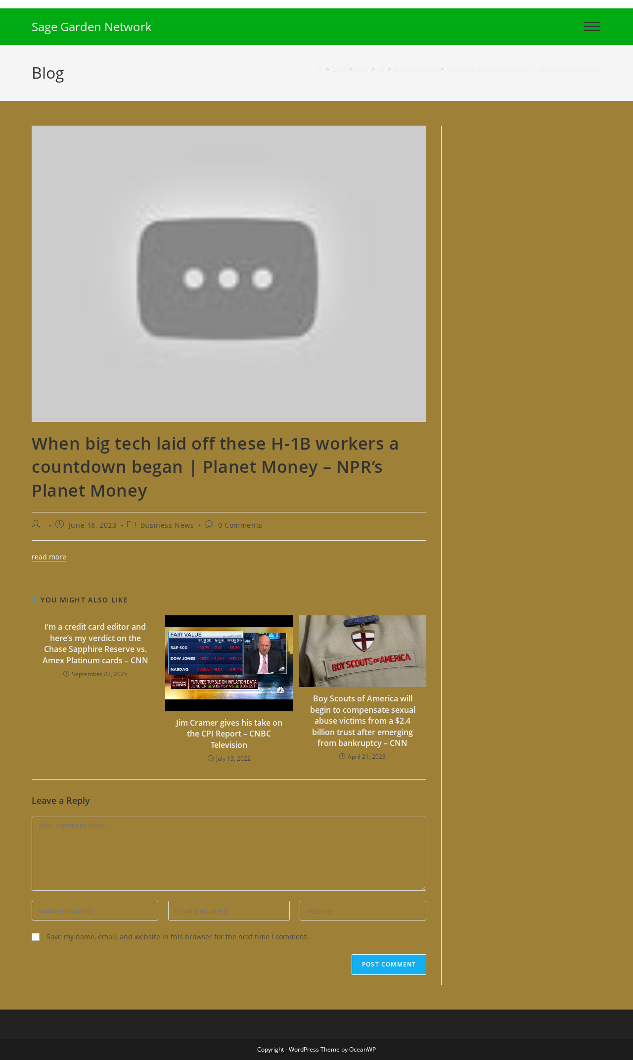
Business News (167, 525)
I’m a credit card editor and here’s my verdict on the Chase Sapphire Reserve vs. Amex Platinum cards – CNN (95, 643)
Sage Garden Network (92, 26)
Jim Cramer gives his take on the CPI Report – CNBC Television (229, 733)
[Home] (319, 69)
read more (49, 556)
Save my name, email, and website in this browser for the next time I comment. (177, 936)
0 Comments (240, 525)
